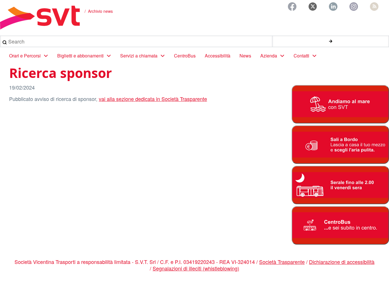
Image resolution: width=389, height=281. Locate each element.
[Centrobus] (340, 225)
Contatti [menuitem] (301, 55)
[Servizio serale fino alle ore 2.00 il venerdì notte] (340, 185)
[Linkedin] (333, 6)
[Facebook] (292, 6)
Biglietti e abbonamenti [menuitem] (80, 55)
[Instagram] (353, 6)
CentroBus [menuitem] (185, 55)
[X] (312, 6)
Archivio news (100, 11)
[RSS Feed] (374, 6)
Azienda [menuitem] (268, 55)
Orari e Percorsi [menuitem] (25, 55)
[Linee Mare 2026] (340, 104)
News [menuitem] (245, 55)
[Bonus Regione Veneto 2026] (340, 144)
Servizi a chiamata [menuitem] (138, 55)
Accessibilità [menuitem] (217, 55)
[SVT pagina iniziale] (40, 17)
